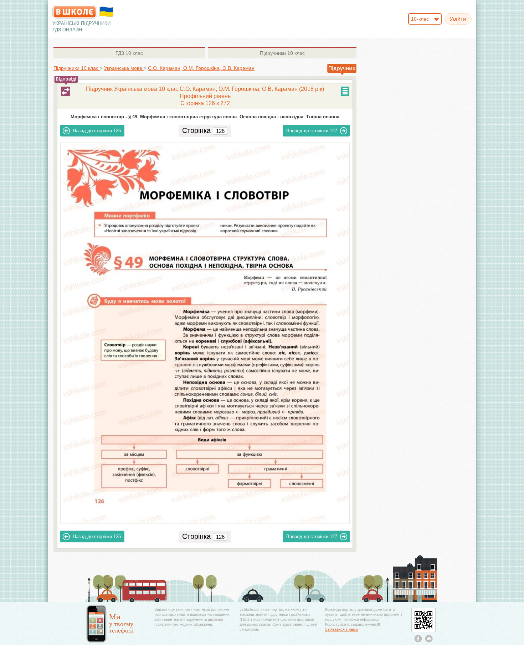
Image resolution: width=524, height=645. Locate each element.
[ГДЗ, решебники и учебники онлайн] (74, 12)
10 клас (129, 53)
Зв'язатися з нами (341, 629)
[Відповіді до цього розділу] (65, 91)
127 (311, 130)
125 (97, 130)
